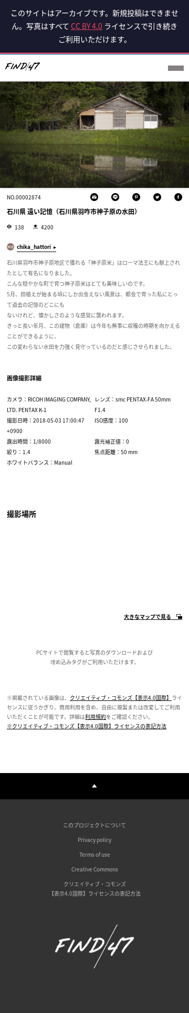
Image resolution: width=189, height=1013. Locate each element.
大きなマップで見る (147, 617)
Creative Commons (94, 869)
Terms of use (94, 854)
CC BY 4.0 (86, 26)
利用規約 (95, 716)
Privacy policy (94, 840)
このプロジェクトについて (94, 825)
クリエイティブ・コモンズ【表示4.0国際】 (121, 697)
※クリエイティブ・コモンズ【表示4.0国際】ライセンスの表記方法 (86, 726)
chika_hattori (34, 246)
